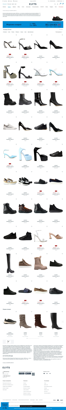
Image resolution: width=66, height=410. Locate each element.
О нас (45, 383)
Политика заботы (47, 393)
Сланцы (40, 195)
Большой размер (35, 6)
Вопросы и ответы (26, 388)
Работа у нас (46, 389)
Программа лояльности (7, 383)
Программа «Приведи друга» (8, 384)
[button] (3, 322)
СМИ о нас (46, 384)
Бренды (9, 6)
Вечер (47, 6)
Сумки (23, 6)
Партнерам (5, 389)
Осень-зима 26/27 (10, 336)
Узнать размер (26, 389)
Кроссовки (40, 140)
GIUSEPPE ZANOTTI (10, 57)
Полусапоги (10, 113)
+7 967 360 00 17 (6, 376)
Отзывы (45, 388)
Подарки (51, 6)
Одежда (14, 6)
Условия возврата (26, 386)
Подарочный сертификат (7, 386)
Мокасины (56, 195)
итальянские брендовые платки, (16, 405)
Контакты (46, 391)
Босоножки (25, 58)
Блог (56, 6)
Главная (4, 10)
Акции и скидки (5, 388)
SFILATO (42, 6)
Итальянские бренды (27, 394)
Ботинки (25, 113)
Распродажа (61, 6)
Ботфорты (10, 277)
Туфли (41, 58)
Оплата (24, 383)
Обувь (19, 6)
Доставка (25, 384)
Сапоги (25, 335)
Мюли (10, 58)
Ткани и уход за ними (27, 391)
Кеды (10, 140)
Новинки (4, 6)
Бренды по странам (26, 393)
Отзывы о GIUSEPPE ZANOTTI (8, 362)
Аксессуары (28, 6)
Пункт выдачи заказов (48, 386)
